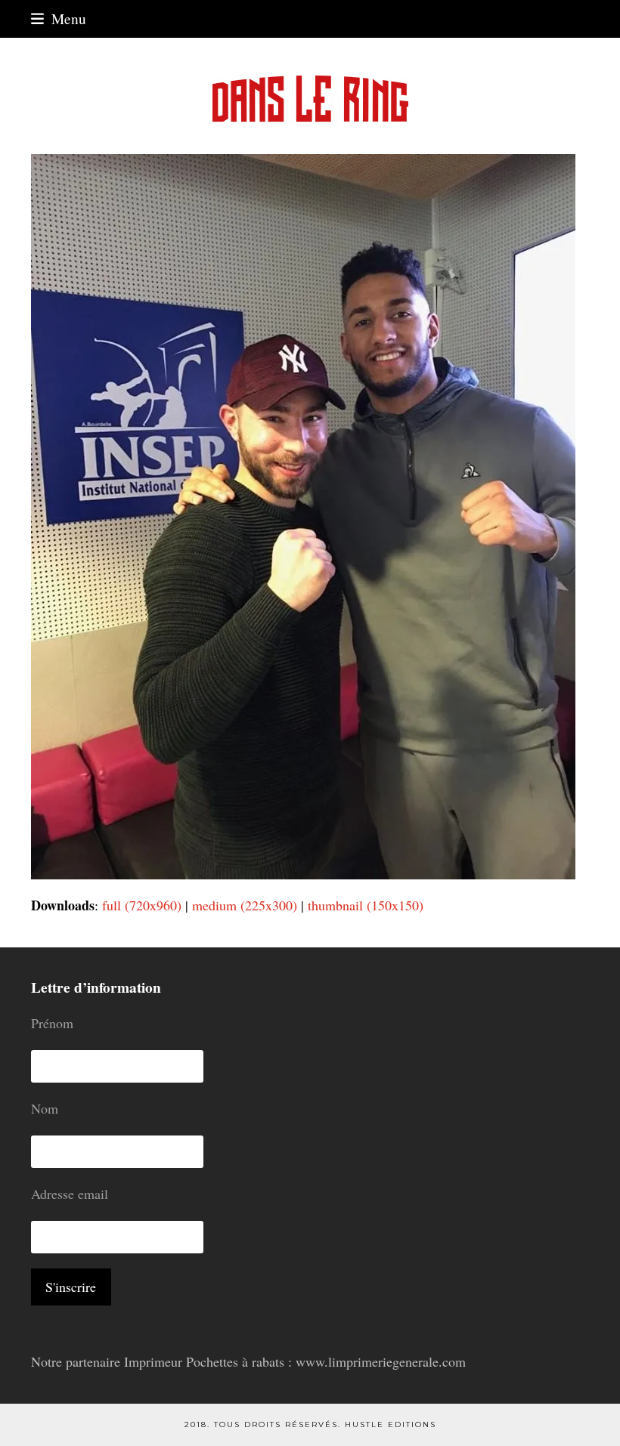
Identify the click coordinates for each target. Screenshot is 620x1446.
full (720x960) (141, 905)
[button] (58, 18)
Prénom (52, 1023)
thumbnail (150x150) (365, 905)
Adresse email (69, 1194)
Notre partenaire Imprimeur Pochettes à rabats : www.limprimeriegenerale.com (248, 1361)
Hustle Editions (390, 1424)
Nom (44, 1108)
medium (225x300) (244, 905)
